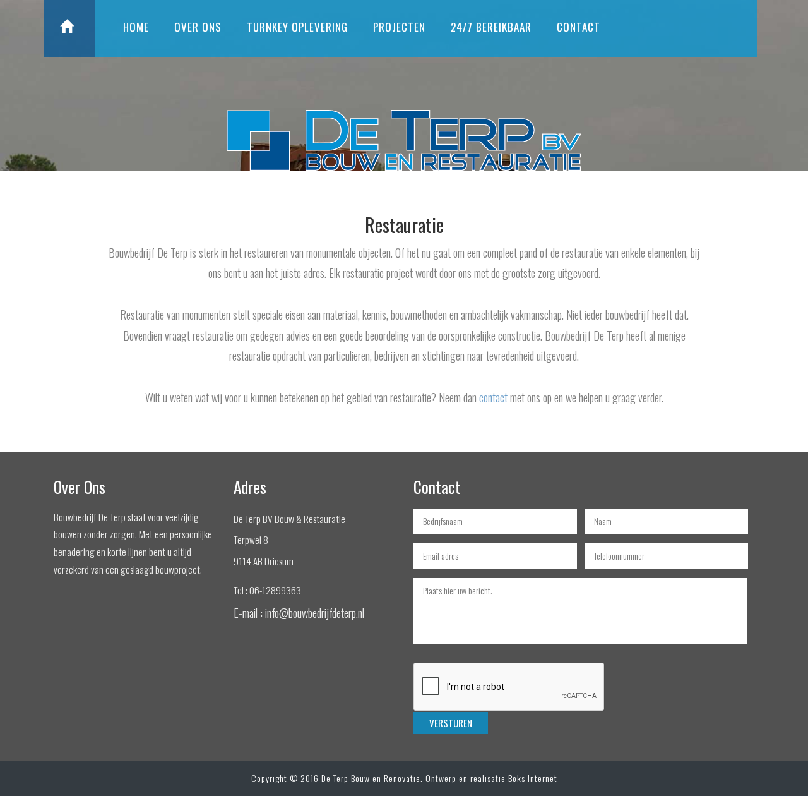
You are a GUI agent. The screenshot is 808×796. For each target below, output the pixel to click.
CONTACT (578, 27)
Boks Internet (532, 778)
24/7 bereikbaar (491, 27)
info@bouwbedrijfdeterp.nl (314, 612)
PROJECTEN (399, 27)
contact (493, 397)
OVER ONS (198, 27)
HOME (136, 27)
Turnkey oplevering (297, 27)
